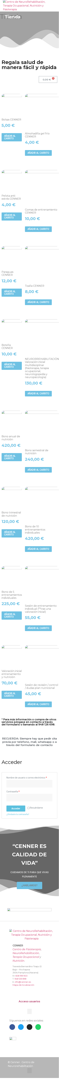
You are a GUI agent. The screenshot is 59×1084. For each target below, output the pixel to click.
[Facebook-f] (12, 1027)
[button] (49, 4)
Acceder (15, 808)
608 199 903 (21, 975)
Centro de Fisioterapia (27, 949)
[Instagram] (29, 1027)
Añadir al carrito (10, 137)
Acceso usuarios (29, 1001)
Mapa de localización (23, 985)
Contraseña (13, 791)
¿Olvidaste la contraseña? (17, 814)
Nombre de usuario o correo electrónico (26, 777)
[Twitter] (21, 1027)
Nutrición (18, 960)
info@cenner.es (23, 982)
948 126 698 (20, 978)
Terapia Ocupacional (26, 956)
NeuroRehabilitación (26, 953)
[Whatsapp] (38, 1027)
